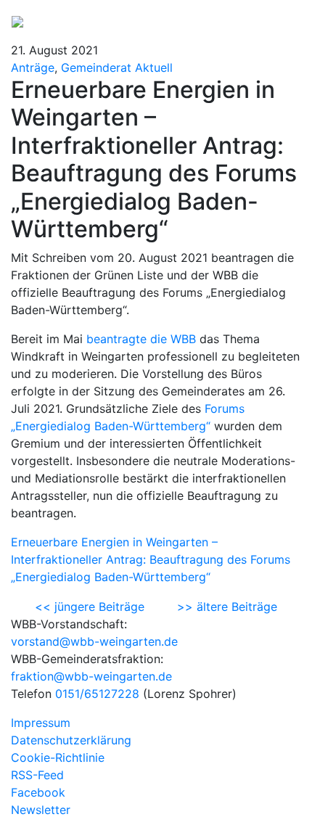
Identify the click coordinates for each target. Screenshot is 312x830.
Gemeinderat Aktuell (117, 67)
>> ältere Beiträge (227, 606)
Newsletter (40, 809)
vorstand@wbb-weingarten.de (94, 641)
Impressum (40, 722)
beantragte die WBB (141, 339)
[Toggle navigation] (280, 20)
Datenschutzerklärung (71, 740)
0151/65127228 (97, 693)
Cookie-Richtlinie (57, 757)
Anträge (32, 67)
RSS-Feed (37, 775)
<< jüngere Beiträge (89, 606)
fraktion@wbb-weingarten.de (91, 676)
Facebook (38, 792)
